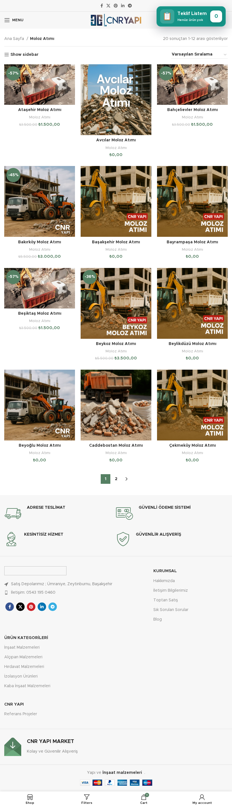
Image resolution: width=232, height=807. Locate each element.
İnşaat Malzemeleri (22, 648)
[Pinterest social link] (115, 5)
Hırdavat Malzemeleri (24, 667)
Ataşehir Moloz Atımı (39, 110)
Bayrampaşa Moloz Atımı (192, 242)
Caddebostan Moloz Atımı (116, 446)
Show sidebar (24, 55)
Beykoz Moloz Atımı (116, 344)
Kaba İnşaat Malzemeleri (27, 686)
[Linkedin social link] (122, 5)
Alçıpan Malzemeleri (23, 657)
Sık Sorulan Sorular (170, 610)
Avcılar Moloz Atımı (116, 140)
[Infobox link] (60, 513)
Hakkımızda (164, 581)
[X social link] (108, 5)
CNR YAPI (14, 704)
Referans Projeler (20, 714)
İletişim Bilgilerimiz (170, 591)
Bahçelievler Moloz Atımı (192, 110)
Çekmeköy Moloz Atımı (192, 446)
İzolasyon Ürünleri (21, 676)
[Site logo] (116, 20)
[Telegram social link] (130, 5)
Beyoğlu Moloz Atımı (40, 446)
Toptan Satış (165, 600)
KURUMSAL (165, 571)
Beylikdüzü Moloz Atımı (192, 344)
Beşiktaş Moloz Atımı (39, 314)
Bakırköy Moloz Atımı (39, 242)
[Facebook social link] (102, 5)
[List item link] (60, 592)
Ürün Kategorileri (26, 638)
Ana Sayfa (14, 39)
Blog (157, 619)
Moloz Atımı (39, 117)
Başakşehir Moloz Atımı (116, 242)
